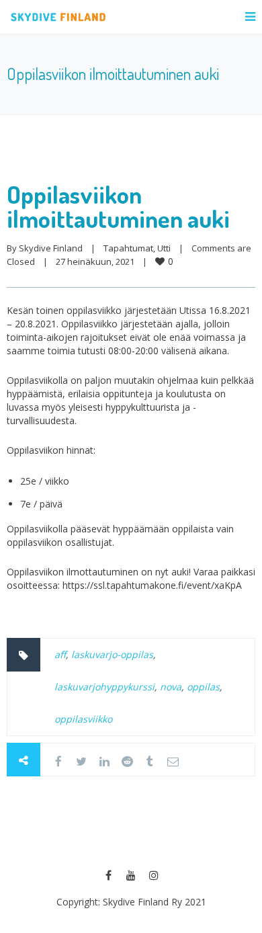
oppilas (203, 686)
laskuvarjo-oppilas (112, 654)
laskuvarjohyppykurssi (104, 686)
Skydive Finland (51, 248)
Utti (164, 248)
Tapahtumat (128, 248)
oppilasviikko (83, 719)
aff (60, 654)
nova (170, 686)
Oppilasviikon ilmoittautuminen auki (118, 206)
